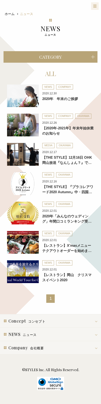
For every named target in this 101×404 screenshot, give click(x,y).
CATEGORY (50, 57)
